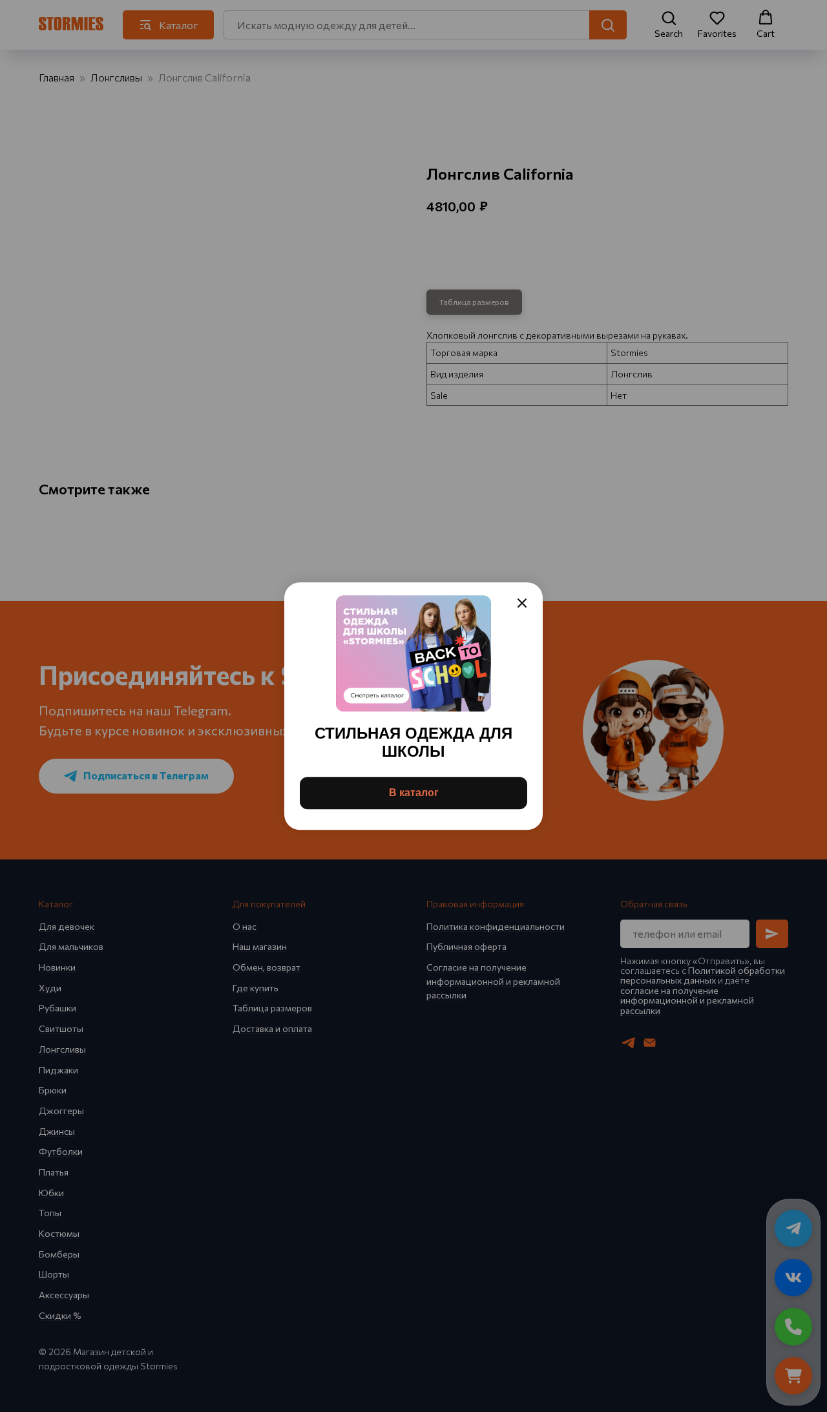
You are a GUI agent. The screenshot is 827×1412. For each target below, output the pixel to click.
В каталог (414, 792)
